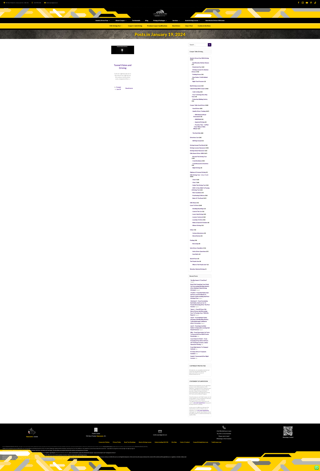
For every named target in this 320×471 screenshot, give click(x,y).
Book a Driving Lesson (145, 442)
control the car (197, 211)
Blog (146, 20)
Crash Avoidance (197, 161)
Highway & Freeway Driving (198, 172)
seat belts (195, 254)
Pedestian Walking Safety (200, 99)
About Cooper (120, 20)
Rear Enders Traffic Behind (200, 77)
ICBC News (193, 202)
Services (175, 20)
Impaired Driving (199, 122)
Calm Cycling (196, 92)
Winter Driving (196, 225)
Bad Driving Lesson (195, 86)
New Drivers (176, 26)
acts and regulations (199, 403)
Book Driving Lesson (191, 20)
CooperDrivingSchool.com (200, 442)
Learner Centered (197, 217)
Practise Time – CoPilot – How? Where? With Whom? (201, 126)
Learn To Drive (194, 205)
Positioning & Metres (198, 195)
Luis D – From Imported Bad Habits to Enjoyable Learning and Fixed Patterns (200, 327)
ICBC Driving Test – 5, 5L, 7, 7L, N (199, 175)
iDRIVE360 (198, 119)
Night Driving (196, 167)
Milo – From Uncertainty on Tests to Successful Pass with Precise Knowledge (200, 334)
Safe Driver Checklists (196, 248)
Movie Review (196, 236)
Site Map (174, 442)
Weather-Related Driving (197, 269)
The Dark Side (196, 133)
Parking (192, 240)
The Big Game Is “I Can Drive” (198, 280)
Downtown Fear (197, 67)
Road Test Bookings (130, 442)
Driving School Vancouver (197, 150)
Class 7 (194, 182)
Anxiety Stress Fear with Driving (199, 58)
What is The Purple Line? (199, 264)
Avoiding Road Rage (198, 208)
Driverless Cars (194, 137)
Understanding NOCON (161, 442)
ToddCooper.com (216, 442)
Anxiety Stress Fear (102, 20)
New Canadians (196, 192)
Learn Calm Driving (197, 214)
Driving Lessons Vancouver (197, 148)
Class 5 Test (189, 26)
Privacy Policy (117, 442)
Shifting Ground (197, 140)
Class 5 (194, 179)
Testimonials (136, 20)
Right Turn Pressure (198, 81)
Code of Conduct (185, 442)
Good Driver (196, 108)
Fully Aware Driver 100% (197, 153)
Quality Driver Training (199, 111)
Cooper (118, 87)
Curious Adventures (198, 233)
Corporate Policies (104, 442)
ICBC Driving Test (115, 26)
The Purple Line (194, 261)
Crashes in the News (204, 26)
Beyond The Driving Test (199, 156)
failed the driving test (199, 185)
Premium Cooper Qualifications (157, 26)
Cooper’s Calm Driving (135, 26)
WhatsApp (286, 437)
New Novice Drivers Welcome (215, 20)
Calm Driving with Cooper (197, 88)
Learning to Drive (197, 220)
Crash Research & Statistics (200, 163)
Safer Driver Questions (199, 251)
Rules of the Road (197, 198)
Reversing (195, 243)
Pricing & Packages (159, 20)
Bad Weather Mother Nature (200, 63)
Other (192, 230)
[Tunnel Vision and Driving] (122, 50)
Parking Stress (196, 74)
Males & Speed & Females (199, 222)
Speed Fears (193, 258)
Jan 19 (119, 89)
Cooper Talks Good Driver (197, 105)
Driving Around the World (197, 145)
